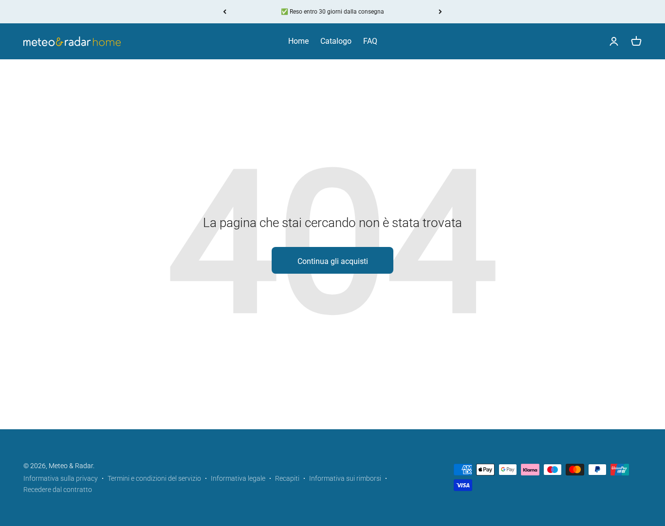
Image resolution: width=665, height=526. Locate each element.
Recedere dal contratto (57, 489)
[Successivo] (440, 12)
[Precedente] (224, 12)
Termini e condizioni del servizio (154, 478)
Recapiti (287, 478)
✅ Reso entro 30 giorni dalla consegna (332, 11)
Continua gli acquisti (332, 261)
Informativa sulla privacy (60, 478)
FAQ (370, 41)
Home (298, 41)
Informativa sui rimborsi (345, 478)
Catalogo (335, 41)
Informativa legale (238, 478)
